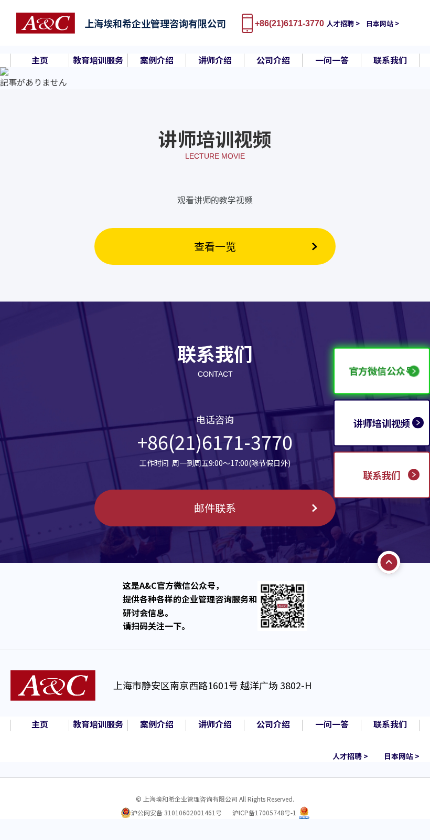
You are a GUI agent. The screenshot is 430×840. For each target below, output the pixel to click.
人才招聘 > (343, 23)
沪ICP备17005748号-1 (264, 812)
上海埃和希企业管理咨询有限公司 (155, 23)
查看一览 (215, 246)
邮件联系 (215, 507)
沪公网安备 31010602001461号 (176, 812)
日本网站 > (382, 23)
